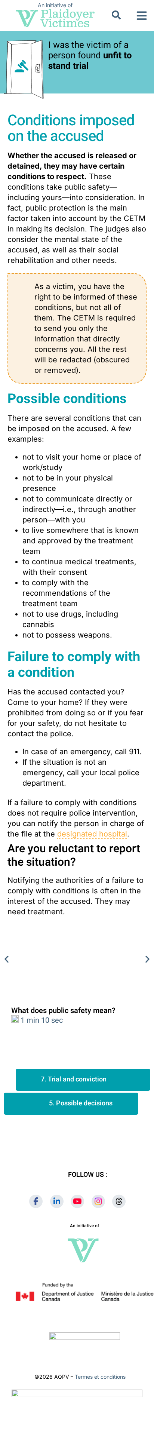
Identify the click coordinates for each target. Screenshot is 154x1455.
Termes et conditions (100, 1376)
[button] (141, 15)
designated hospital (92, 833)
